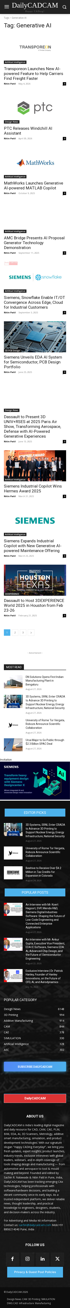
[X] (57, 1259)
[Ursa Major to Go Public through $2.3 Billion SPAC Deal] (13, 744)
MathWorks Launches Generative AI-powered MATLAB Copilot (33, 185)
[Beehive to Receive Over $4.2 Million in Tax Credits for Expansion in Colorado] (13, 872)
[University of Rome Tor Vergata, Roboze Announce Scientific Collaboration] (13, 725)
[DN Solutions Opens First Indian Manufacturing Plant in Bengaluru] (13, 681)
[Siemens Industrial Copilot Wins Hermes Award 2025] (35, 465)
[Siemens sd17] (35, 798)
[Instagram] (27, 1259)
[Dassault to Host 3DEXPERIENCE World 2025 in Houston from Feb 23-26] (35, 580)
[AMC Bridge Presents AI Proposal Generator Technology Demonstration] (35, 217)
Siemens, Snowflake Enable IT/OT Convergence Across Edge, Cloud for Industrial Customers (34, 302)
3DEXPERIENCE (12, 594)
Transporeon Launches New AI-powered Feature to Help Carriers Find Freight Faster (33, 73)
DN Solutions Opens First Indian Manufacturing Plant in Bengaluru (45, 680)
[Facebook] (12, 1259)
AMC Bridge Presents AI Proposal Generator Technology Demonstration (34, 243)
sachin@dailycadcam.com (35, 1225)
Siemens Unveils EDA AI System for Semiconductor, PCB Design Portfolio (33, 362)
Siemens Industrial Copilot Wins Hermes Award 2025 (33, 488)
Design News (11, 121)
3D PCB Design (12, 350)
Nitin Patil (10, 83)
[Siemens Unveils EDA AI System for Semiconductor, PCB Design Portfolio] (35, 336)
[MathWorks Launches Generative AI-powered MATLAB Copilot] (35, 162)
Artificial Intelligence (15, 62)
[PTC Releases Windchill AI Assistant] (35, 108)
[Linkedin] (42, 1259)
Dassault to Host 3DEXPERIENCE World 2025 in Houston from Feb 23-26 (34, 605)
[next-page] (31, 632)
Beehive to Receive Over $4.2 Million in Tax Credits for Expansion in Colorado (43, 871)
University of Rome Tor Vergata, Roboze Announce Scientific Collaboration (45, 724)
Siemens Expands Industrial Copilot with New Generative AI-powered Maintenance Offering (32, 546)
